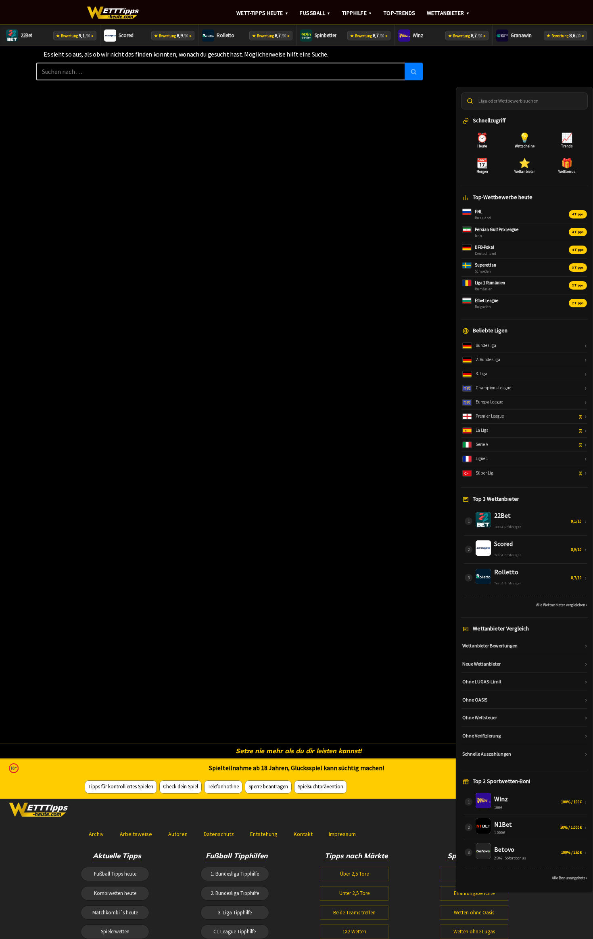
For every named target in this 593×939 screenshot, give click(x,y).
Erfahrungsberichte (474, 893)
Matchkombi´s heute (115, 912)
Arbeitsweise (136, 834)
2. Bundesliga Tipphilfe (235, 893)
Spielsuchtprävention (320, 786)
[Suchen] (414, 71)
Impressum (342, 834)
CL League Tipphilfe (234, 931)
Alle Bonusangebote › (569, 877)
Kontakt (303, 834)
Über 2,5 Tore (354, 873)
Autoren (178, 834)
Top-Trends (400, 13)
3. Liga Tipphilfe (235, 912)
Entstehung (264, 834)
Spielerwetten (115, 931)
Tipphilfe (357, 13)
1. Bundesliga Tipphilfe (235, 873)
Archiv (96, 834)
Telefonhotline (223, 786)
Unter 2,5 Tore (354, 893)
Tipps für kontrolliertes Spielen (120, 786)
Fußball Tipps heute (115, 873)
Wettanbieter (448, 13)
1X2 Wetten (354, 931)
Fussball (315, 13)
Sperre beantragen (268, 786)
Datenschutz (219, 834)
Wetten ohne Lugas (474, 931)
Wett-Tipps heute (262, 13)
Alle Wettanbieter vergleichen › (561, 604)
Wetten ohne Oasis (474, 912)
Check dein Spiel (180, 786)
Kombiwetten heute (115, 893)
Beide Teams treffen (354, 912)
